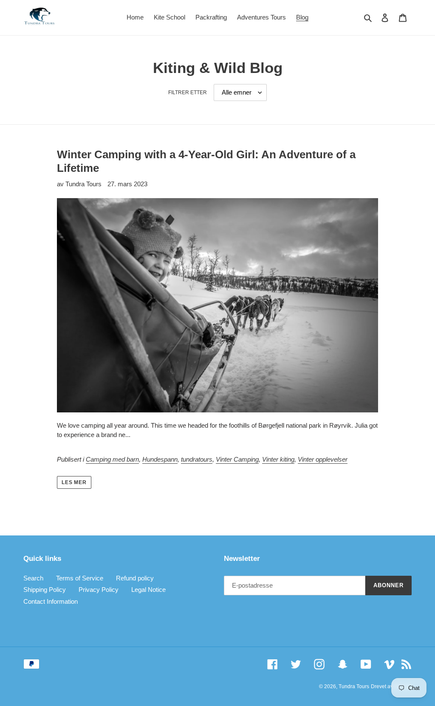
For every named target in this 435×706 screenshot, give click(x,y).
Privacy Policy (99, 589)
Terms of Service (79, 578)
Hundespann (160, 459)
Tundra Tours (354, 686)
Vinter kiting (278, 459)
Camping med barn (112, 459)
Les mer (74, 482)
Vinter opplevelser (322, 459)
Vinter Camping (237, 459)
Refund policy (135, 578)
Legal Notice (148, 589)
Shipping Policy (44, 589)
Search (33, 578)
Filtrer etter (187, 92)
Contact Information (50, 601)
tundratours (196, 459)
